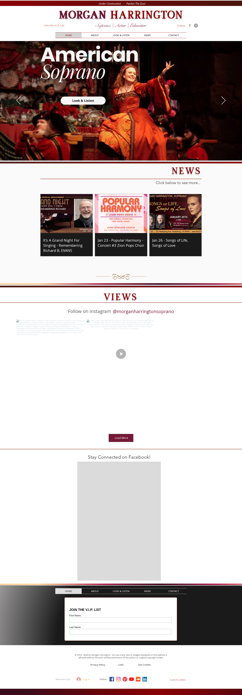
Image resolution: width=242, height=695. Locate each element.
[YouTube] (131, 679)
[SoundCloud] (138, 679)
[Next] (223, 100)
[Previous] (18, 100)
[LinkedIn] (144, 679)
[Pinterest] (125, 679)
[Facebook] (190, 25)
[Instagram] (196, 26)
